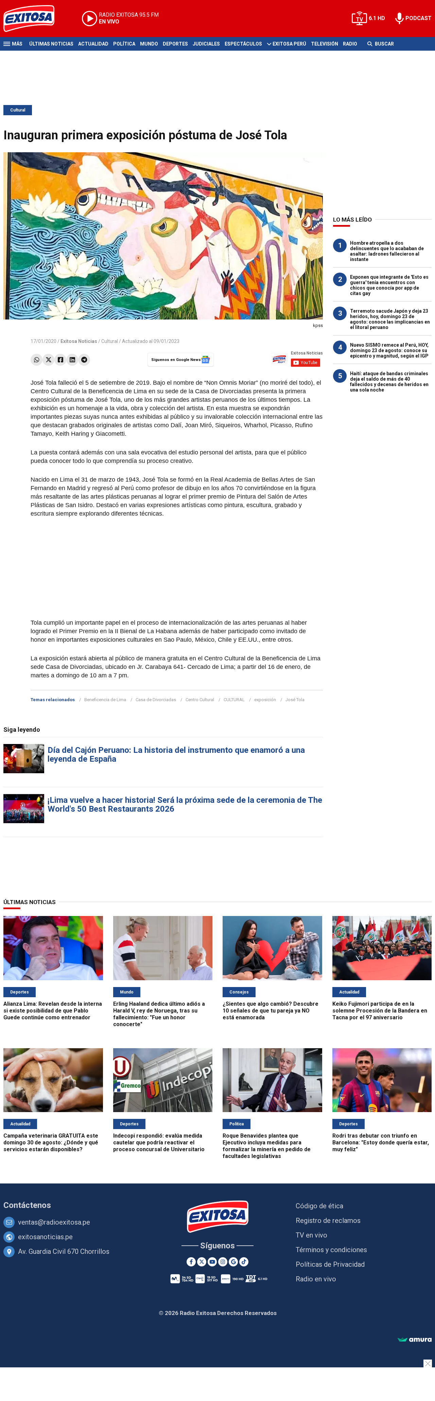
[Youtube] (212, 1261)
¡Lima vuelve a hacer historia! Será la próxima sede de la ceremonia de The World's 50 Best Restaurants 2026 (185, 804)
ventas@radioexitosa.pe (54, 1222)
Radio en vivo (316, 1279)
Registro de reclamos (328, 1220)
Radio (350, 44)
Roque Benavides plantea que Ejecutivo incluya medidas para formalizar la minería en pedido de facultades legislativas (267, 1145)
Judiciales (206, 44)
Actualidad (93, 44)
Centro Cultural (200, 699)
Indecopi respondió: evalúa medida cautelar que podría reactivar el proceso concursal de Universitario (159, 1142)
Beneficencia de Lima (105, 699)
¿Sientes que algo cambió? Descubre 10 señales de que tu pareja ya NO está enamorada (270, 1011)
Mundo (149, 44)
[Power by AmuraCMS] (415, 1340)
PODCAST (418, 18)
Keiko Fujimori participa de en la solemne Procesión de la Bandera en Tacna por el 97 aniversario (379, 1011)
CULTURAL (234, 699)
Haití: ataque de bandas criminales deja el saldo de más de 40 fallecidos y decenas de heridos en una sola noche (389, 382)
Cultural (17, 110)
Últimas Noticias (51, 44)
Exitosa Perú (289, 44)
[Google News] (233, 1261)
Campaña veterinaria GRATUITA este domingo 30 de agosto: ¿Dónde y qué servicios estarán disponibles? (50, 1142)
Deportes (175, 44)
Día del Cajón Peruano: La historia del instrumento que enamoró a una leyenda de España (176, 754)
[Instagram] (222, 1261)
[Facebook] (60, 360)
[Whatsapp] (36, 360)
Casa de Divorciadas (156, 699)
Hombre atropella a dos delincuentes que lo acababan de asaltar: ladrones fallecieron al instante (387, 251)
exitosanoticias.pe (45, 1237)
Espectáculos (243, 44)
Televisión (324, 44)
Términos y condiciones (331, 1250)
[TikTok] (243, 1261)
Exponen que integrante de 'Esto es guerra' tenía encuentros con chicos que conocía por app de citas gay (389, 285)
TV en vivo (311, 1235)
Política (124, 44)
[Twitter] (48, 360)
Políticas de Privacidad (330, 1264)
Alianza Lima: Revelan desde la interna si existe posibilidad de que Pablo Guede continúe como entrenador (52, 1011)
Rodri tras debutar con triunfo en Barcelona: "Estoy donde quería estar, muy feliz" (380, 1142)
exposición (265, 699)
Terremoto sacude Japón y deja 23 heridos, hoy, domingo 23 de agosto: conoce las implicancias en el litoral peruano (390, 319)
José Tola (294, 699)
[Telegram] (84, 360)
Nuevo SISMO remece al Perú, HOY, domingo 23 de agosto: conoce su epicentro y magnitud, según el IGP (389, 350)
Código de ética (319, 1206)
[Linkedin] (72, 360)
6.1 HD (377, 18)
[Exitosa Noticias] (34, 18)
